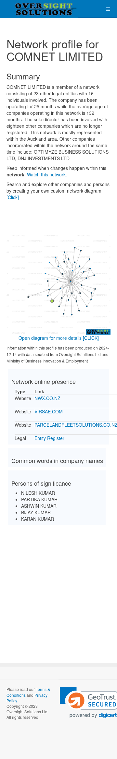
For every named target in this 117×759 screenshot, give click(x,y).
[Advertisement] (58, 588)
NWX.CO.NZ (47, 398)
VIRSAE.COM (48, 411)
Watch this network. (47, 174)
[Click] (12, 197)
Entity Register (49, 438)
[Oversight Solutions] (26, 9)
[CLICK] (91, 338)
